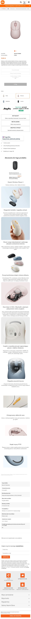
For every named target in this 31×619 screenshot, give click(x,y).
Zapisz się (6, 557)
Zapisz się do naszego (12, 546)
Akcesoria (13, 8)
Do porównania (15, 70)
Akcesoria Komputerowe (21, 8)
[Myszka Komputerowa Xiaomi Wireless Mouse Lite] (15, 165)
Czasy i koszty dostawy (15, 73)
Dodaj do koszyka (15, 616)
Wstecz (4, 8)
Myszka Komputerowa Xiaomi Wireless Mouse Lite (15, 173)
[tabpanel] (15, 29)
